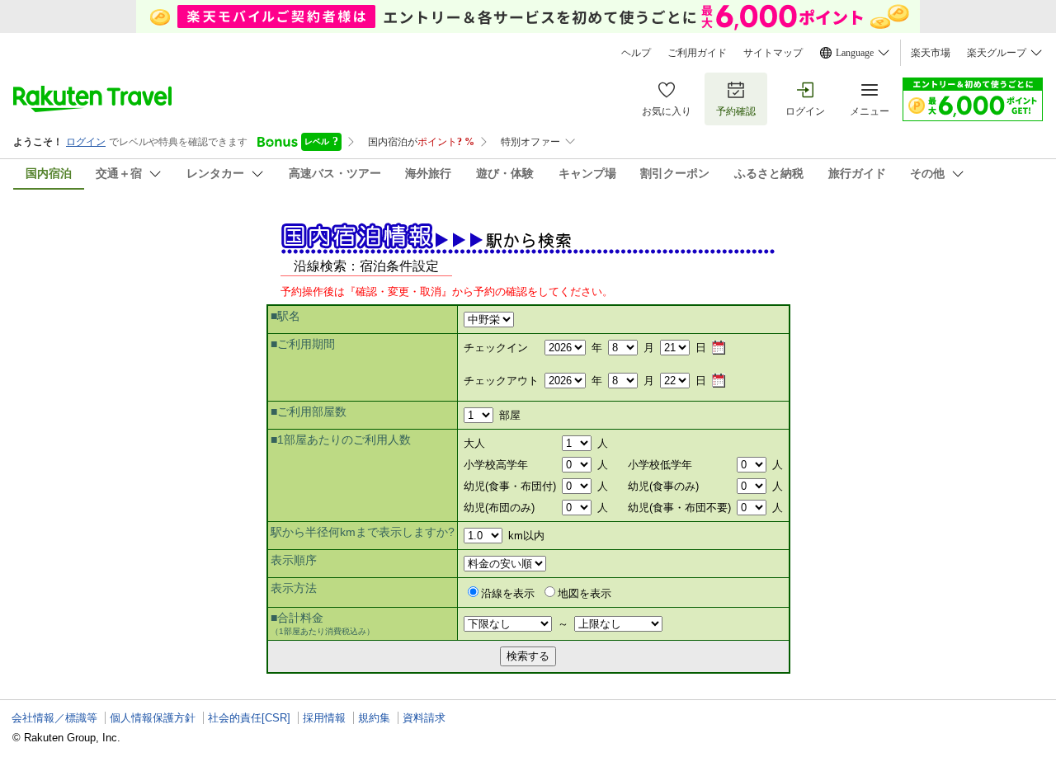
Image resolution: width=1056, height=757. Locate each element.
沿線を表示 (508, 593)
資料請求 (424, 718)
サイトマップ (773, 53)
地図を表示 (584, 593)
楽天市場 (930, 53)
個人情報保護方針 (153, 718)
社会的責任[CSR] (249, 718)
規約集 (374, 718)
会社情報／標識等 (54, 718)
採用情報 (324, 718)
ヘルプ (636, 53)
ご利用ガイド (697, 53)
